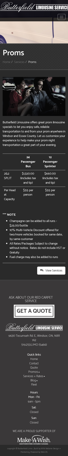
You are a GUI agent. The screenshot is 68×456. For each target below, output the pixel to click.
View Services (52, 270)
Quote (34, 367)
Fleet (34, 384)
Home (6, 62)
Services (19, 62)
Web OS (44, 452)
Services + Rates (33, 376)
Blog (33, 380)
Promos (33, 371)
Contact (34, 363)
